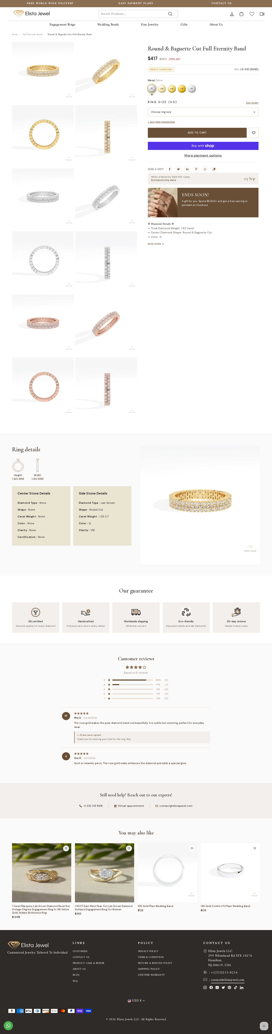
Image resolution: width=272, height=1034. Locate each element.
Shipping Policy (149, 969)
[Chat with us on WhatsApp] (8, 1027)
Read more (155, 243)
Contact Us (81, 957)
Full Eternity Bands (33, 34)
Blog (76, 975)
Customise (80, 951)
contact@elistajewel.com (227, 980)
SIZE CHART (252, 103)
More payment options (203, 155)
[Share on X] (178, 169)
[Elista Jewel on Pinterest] (229, 987)
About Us (216, 25)
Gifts (184, 25)
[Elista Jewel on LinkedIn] (241, 987)
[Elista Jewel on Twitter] (223, 987)
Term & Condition (151, 957)
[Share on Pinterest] (196, 169)
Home (15, 34)
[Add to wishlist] (253, 133)
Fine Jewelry (149, 25)
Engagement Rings (62, 25)
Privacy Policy (148, 951)
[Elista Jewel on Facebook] (211, 987)
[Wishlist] (251, 14)
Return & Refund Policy (155, 963)
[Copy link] (214, 169)
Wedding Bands (108, 25)
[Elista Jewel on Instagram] (205, 987)
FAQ (75, 981)
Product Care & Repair (88, 963)
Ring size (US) (162, 102)
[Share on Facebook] (169, 169)
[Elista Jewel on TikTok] (235, 987)
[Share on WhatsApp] (205, 169)
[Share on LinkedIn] (187, 169)
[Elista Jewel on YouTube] (217, 987)
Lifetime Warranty (151, 975)
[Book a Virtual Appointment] (262, 14)
